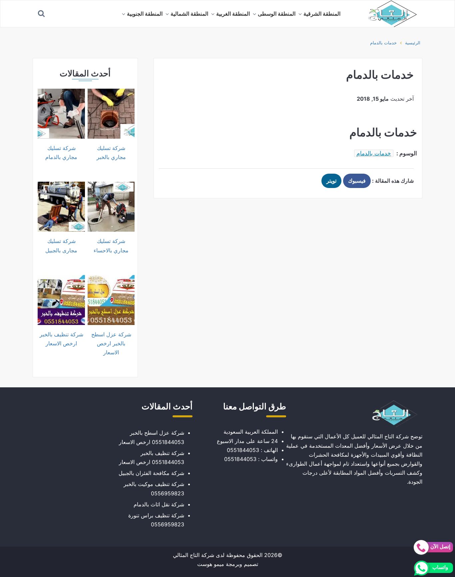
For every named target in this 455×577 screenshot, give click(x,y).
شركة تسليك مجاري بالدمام (61, 152)
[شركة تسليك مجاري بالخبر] (111, 114)
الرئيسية (412, 42)
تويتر (331, 180)
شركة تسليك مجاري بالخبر (111, 152)
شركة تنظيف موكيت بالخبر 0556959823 (154, 488)
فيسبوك (357, 180)
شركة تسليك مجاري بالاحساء (111, 245)
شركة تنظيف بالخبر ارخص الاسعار (61, 339)
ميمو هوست (210, 564)
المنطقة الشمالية (189, 13)
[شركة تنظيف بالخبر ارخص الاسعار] (61, 300)
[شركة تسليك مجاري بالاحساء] (111, 207)
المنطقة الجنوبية (145, 13)
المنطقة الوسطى (276, 13)
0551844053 (243, 450)
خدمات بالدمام (383, 42)
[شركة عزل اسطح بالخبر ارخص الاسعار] (111, 300)
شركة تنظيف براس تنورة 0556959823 (156, 520)
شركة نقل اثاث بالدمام (159, 504)
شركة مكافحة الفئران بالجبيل (151, 473)
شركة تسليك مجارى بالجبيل (61, 245)
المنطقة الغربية (233, 13)
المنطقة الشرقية (321, 13)
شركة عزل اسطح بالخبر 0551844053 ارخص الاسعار (151, 437)
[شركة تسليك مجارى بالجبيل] (61, 207)
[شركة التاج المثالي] (389, 13)
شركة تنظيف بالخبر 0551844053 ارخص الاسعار (151, 457)
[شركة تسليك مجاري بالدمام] (61, 114)
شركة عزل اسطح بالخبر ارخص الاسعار (111, 343)
